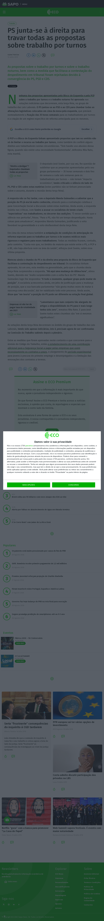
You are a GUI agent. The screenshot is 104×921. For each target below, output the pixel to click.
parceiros (29, 446)
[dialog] (52, 460)
